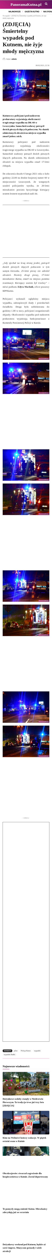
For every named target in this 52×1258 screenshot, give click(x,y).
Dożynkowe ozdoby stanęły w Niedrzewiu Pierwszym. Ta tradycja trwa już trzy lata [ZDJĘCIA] (23, 1102)
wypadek (37, 1051)
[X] (11, 107)
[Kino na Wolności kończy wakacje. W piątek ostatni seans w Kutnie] (26, 1122)
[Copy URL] (30, 107)
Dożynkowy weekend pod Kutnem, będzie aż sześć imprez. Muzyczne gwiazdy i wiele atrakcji (24, 1247)
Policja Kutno (26, 1051)
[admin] (4, 59)
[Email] (23, 107)
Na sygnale (6, 16)
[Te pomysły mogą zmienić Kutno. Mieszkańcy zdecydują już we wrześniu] (26, 1193)
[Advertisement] (26, 231)
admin (14, 59)
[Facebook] (5, 107)
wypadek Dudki (9, 1054)
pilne (16, 1051)
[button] (46, 4)
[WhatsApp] (17, 107)
